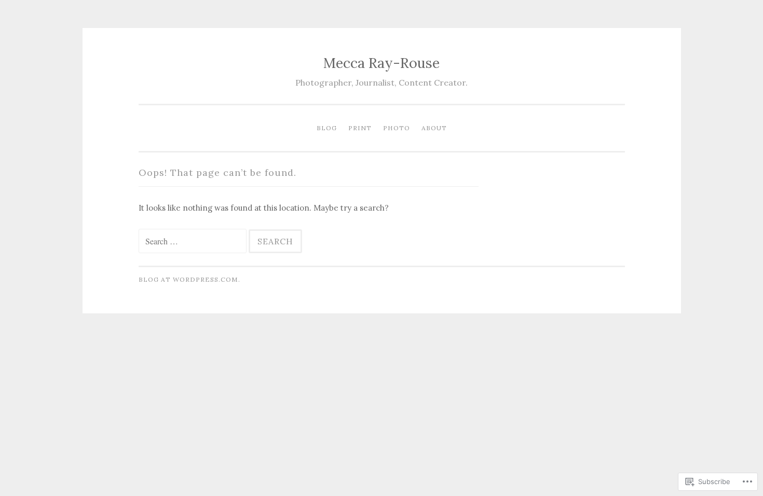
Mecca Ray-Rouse (381, 63)
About (434, 128)
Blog (327, 128)
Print (360, 128)
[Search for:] (194, 241)
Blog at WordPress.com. (189, 279)
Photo (396, 128)
